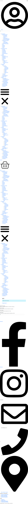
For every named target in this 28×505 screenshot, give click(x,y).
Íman (3, 44)
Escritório (3, 119)
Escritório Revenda (4, 84)
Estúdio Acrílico (4, 76)
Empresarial (2, 136)
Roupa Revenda (5, 78)
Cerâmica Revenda (4, 81)
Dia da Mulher (4, 123)
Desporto (3, 132)
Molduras (3, 45)
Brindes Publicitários (5, 75)
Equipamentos (5, 60)
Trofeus (4, 61)
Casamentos (4, 57)
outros (3, 47)
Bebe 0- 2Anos (6, 141)
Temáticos (2, 127)
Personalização (3, 33)
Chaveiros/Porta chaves (5, 43)
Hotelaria (6, 69)
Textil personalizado (5, 34)
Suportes (3, 118)
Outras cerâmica (5, 42)
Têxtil (3, 137)
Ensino (3, 59)
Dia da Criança (4, 52)
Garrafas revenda (4, 83)
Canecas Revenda (5, 82)
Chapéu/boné (6, 72)
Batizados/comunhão (5, 56)
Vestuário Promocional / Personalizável (6, 67)
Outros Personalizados (6, 39)
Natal (3, 54)
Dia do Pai (3, 49)
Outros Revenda (5, 80)
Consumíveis (4, 86)
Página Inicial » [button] (4, 303)
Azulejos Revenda (5, 155)
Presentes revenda (4, 85)
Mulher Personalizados (6, 38)
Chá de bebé (4, 58)
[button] (4, 96)
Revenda (2, 77)
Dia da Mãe (3, 50)
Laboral (5, 71)
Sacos (5, 73)
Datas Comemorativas (4, 48)
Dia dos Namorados (5, 53)
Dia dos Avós (4, 51)
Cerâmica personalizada (5, 40)
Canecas (4, 74)
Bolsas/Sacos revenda (6, 79)
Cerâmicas (3, 146)
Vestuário (4, 65)
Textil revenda (4, 150)
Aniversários (4, 128)
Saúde (5, 70)
